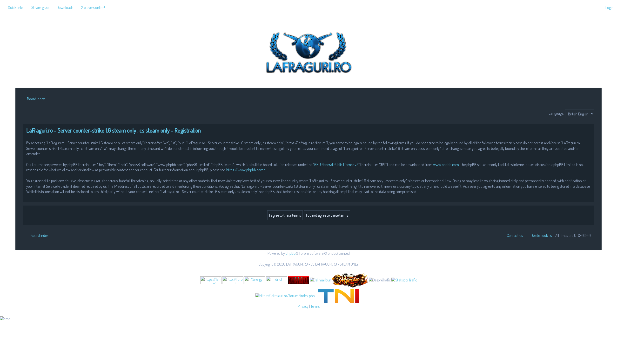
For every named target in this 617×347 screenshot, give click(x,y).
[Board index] (308, 51)
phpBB (291, 253)
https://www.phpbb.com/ (245, 169)
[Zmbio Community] (298, 280)
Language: (556, 113)
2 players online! (93, 7)
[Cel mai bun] (320, 279)
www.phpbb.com (446, 164)
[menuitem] (38, 7)
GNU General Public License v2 (336, 164)
